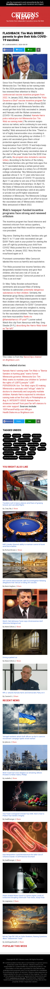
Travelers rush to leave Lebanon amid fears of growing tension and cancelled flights (23, 504)
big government (24, 440)
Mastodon (9, 50)
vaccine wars (20, 453)
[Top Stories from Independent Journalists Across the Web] (25, 23)
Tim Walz (31, 453)
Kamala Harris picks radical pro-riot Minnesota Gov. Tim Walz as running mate (24, 118)
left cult (32, 449)
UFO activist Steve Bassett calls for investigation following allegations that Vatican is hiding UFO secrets (24, 582)
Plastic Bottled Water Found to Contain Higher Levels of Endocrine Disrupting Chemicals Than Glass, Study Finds (24, 897)
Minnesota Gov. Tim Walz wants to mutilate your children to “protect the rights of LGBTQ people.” (25, 379)
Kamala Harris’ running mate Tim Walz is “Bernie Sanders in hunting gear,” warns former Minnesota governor (25, 373)
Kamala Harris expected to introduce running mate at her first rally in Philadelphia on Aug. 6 (24, 397)
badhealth (41, 449)
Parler (20, 50)
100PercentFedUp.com (13, 409)
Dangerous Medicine (11, 449)
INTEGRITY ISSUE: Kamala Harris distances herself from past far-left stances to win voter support (24, 403)
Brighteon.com (27, 412)
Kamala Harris (33, 444)
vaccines (7, 436)
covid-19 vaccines (26, 457)
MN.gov (28, 409)
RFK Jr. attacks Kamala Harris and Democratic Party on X (24, 693)
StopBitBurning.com (14, 4)
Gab (30, 50)
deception (36, 440)
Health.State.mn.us (11, 412)
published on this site (17, 978)
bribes (43, 444)
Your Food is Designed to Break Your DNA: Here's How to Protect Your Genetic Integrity (23, 815)
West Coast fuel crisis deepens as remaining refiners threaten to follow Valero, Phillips (22, 774)
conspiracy (37, 436)
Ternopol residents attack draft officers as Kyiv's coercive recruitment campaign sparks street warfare (24, 737)
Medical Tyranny (19, 444)
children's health (10, 440)
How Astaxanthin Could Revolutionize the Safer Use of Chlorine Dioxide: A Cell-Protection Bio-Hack (23, 856)
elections (26, 436)
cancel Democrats (10, 457)
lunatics (24, 449)
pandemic (7, 444)
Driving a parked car (10, 657)
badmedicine (8, 453)
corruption (16, 436)
